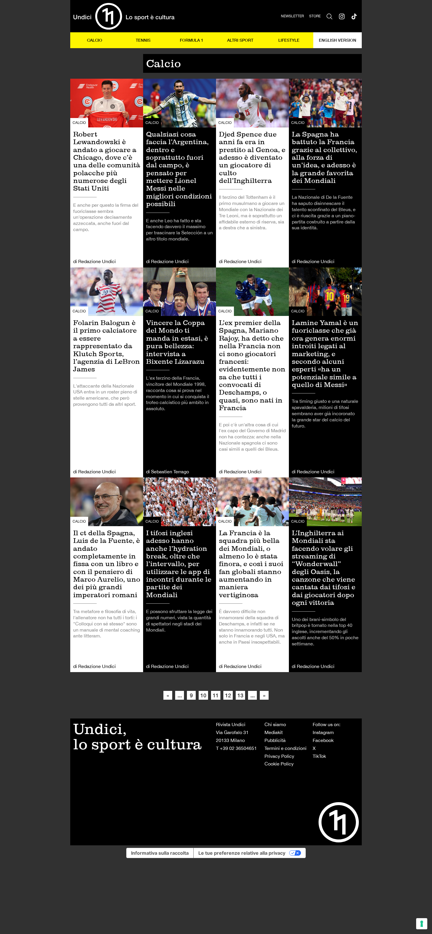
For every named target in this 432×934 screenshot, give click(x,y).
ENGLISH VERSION (337, 40)
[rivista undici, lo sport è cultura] (124, 16)
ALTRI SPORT (240, 40)
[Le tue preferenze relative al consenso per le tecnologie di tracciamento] (421, 923)
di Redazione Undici (94, 261)
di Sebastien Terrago (167, 471)
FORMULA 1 (191, 40)
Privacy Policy (279, 756)
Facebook (323, 740)
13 (240, 695)
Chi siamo (275, 724)
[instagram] (341, 16)
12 (228, 695)
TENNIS (143, 40)
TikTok (319, 756)
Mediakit (273, 732)
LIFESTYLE (288, 40)
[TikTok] (354, 16)
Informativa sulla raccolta (160, 853)
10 (203, 695)
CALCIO (94, 40)
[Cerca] (329, 16)
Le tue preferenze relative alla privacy (241, 853)
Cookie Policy (279, 763)
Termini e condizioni (285, 748)
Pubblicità (275, 740)
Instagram (323, 732)
